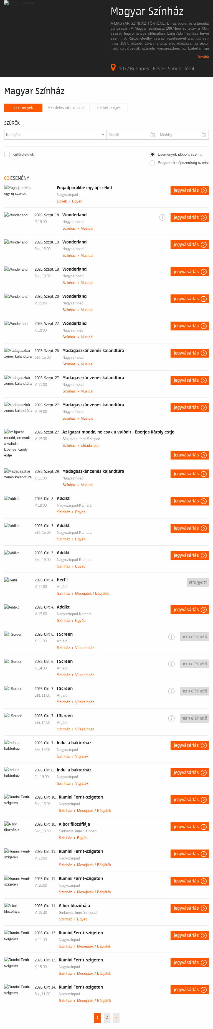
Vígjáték (81, 756)
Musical (87, 228)
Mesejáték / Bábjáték (92, 593)
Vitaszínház (84, 648)
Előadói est (90, 445)
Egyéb (62, 201)
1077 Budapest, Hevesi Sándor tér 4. (157, 68)
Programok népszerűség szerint (183, 163)
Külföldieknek (23, 154)
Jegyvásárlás (186, 190)
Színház (69, 228)
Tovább (203, 57)
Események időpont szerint (180, 154)
